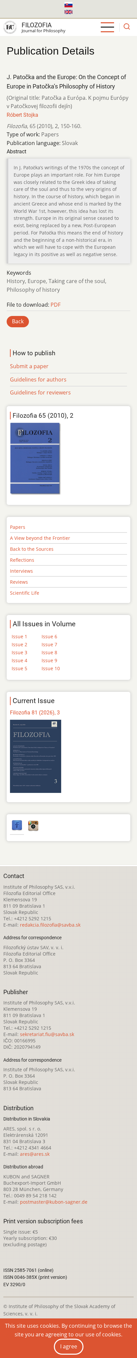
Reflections (22, 560)
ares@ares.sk (35, 1154)
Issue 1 (19, 636)
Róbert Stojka (22, 115)
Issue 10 (51, 668)
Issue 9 (49, 660)
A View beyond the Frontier (40, 538)
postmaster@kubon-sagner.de (53, 1202)
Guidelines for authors (38, 379)
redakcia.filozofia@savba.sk (50, 925)
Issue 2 (19, 644)
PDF (56, 304)
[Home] (10, 27)
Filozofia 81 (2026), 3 (35, 712)
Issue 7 (49, 644)
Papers (17, 527)
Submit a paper (29, 366)
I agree (68, 1346)
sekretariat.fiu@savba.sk (47, 1034)
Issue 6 (49, 636)
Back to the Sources (32, 549)
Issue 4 (19, 660)
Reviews (19, 582)
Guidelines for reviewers (40, 392)
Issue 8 (49, 652)
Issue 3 (19, 652)
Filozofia (37, 25)
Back (18, 321)
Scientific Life (24, 593)
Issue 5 (19, 668)
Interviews (21, 571)
